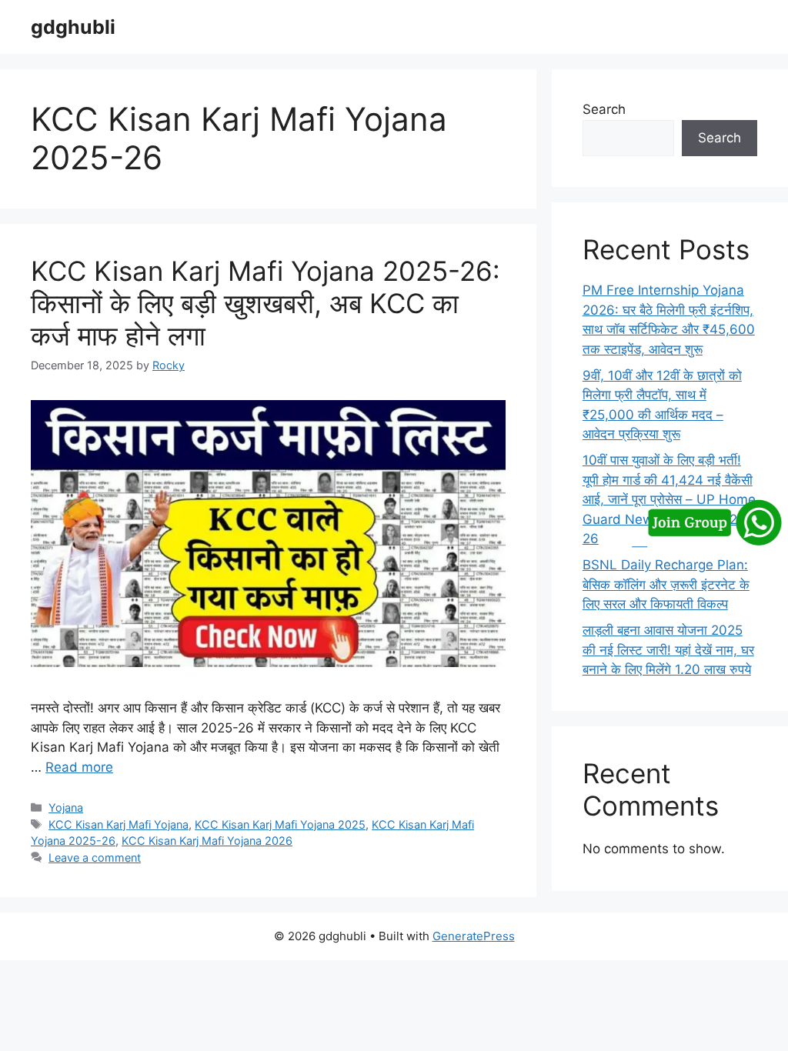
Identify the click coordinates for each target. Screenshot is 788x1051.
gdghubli (73, 26)
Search (604, 109)
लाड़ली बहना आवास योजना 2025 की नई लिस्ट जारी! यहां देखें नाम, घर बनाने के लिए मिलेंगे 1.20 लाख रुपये (668, 649)
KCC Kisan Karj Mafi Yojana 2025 (280, 824)
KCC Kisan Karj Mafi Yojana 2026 (207, 840)
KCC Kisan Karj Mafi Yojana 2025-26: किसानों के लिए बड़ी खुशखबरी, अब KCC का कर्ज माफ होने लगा (265, 303)
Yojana (65, 807)
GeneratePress (473, 936)
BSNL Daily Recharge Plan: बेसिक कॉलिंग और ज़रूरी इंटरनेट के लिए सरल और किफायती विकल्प (666, 584)
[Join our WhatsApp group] (706, 541)
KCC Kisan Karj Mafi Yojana (118, 824)
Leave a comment (94, 857)
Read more (79, 767)
